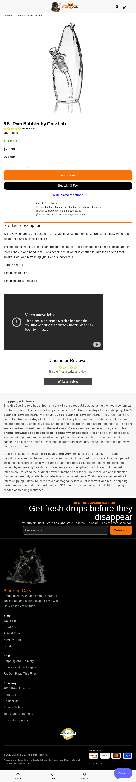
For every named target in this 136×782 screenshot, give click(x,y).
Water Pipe (11, 620)
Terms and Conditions (18, 713)
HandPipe (10, 627)
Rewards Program (16, 720)
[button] (12, 129)
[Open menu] (12, 7)
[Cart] (123, 6)
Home (7, 15)
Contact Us (11, 701)
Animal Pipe (12, 633)
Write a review (68, 381)
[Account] (116, 6)
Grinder (9, 646)
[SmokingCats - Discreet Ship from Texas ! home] (65, 7)
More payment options (68, 194)
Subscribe (121, 530)
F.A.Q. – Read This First (20, 673)
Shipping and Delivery (19, 661)
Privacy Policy (13, 707)
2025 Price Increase (17, 688)
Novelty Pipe (12, 639)
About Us (10, 694)
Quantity (10, 156)
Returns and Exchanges (20, 667)
